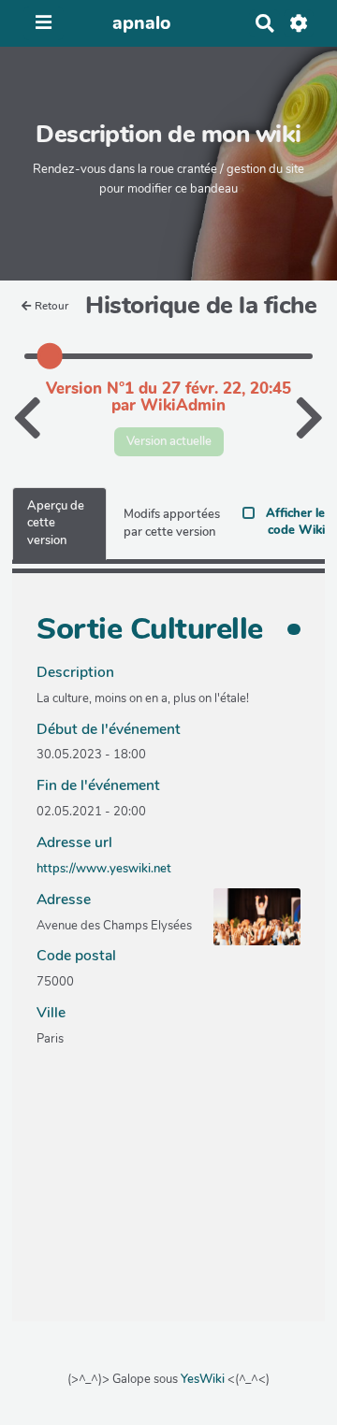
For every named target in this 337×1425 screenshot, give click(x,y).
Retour (51, 305)
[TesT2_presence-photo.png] (247, 926)
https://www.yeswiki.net (104, 868)
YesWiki (203, 1379)
